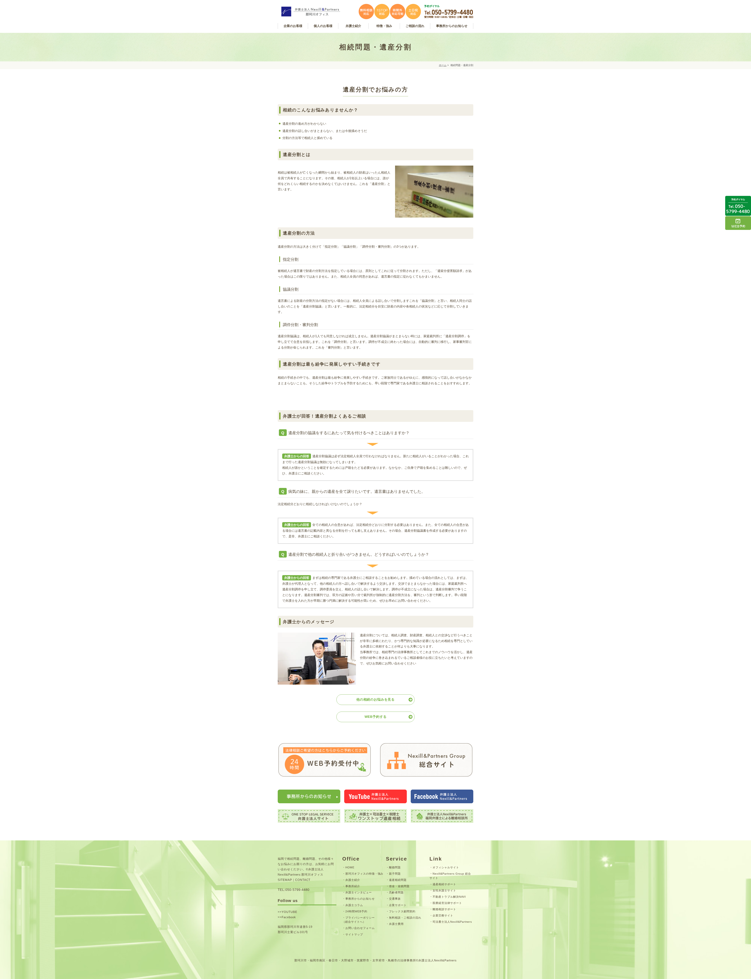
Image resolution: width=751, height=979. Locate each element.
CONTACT (303, 879)
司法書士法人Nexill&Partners (452, 921)
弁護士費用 (396, 923)
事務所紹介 (352, 886)
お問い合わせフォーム (360, 928)
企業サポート (398, 905)
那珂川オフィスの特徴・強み (364, 873)
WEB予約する (376, 717)
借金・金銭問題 (399, 886)
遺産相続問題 (398, 879)
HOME (349, 867)
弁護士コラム (354, 905)
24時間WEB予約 (356, 911)
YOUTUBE (289, 912)
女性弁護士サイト (444, 890)
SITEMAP (285, 879)
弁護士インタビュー (358, 892)
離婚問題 (395, 867)
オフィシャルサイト (446, 867)
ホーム (442, 65)
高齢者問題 (396, 892)
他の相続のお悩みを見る (375, 699)
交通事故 (395, 898)
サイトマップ (354, 934)
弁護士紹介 (352, 879)
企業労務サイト (443, 915)
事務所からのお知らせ (360, 898)
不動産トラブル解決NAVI (449, 896)
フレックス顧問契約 (402, 911)
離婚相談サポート (444, 909)
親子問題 (395, 873)
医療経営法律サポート (447, 903)
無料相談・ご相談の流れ (405, 917)
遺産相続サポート (444, 884)
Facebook (289, 917)
